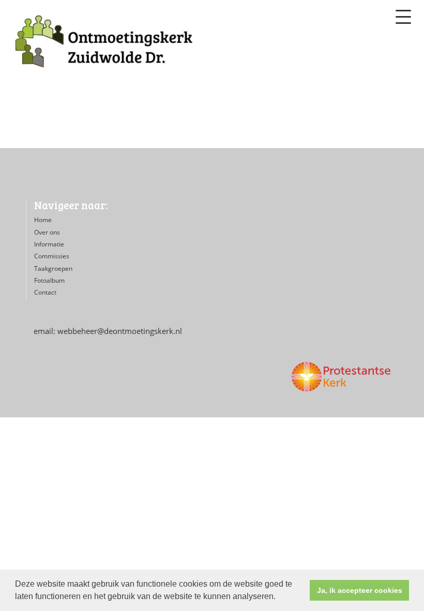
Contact (45, 292)
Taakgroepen (53, 268)
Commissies (51, 256)
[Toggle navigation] (403, 16)
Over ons (47, 232)
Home (43, 219)
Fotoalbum (49, 280)
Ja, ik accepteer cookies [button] (359, 590)
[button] (279, 597)
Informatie (49, 244)
